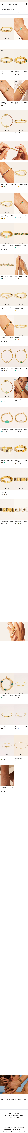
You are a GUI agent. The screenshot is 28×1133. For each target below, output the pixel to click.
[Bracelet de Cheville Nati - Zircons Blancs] (7, 775)
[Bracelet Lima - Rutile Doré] (21, 867)
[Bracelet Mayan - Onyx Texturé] (18, 432)
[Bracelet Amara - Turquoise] (7, 264)
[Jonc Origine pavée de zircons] (18, 186)
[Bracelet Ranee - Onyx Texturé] (18, 585)
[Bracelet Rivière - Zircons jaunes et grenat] (21, 121)
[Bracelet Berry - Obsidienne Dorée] (18, 554)
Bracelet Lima (18, 879)
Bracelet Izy (4, 910)
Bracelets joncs (5, 13)
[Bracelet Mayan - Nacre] (4, 432)
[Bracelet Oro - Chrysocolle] (7, 683)
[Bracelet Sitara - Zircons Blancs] (18, 790)
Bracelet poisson (19, 41)
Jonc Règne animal (4, 307)
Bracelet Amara (19, 245)
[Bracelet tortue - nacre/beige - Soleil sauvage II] (2, 135)
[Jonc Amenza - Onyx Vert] (17, 615)
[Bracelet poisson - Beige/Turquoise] (21, 29)
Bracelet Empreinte (17, 72)
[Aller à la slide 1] (5, 38)
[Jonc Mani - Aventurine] (17, 728)
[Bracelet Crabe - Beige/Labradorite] (17, 217)
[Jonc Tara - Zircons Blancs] (21, 683)
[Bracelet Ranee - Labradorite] (21, 571)
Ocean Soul (16, 399)
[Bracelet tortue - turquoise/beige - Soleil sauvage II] (7, 387)
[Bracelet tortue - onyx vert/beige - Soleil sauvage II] (7, 1052)
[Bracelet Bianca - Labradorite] (2, 462)
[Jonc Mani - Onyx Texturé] (21, 714)
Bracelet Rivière (18, 132)
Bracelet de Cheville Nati (4, 788)
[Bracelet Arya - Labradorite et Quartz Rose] (17, 943)
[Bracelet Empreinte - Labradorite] (17, 75)
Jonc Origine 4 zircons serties (4, 215)
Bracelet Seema (19, 491)
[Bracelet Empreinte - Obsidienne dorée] (4, 341)
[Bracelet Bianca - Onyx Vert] (4, 462)
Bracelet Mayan (5, 429)
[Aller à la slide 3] (8, 38)
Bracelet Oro (4, 695)
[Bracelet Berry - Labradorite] (21, 540)
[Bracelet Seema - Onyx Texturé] (18, 493)
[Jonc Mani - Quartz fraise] (7, 929)
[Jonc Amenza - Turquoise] (18, 615)
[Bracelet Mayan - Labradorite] (2, 432)
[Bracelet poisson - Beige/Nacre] (18, 43)
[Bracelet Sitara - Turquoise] (17, 790)
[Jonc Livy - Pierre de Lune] (21, 806)
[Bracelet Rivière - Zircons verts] (18, 134)
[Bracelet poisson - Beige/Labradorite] (17, 43)
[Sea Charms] (21, 653)
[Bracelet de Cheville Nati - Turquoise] (4, 791)
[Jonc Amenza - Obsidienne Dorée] (21, 601)
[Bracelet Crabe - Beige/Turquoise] (21, 203)
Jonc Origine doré (19, 184)
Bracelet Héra (18, 849)
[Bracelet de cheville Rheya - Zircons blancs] (21, 745)
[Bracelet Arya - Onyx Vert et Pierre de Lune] (21, 929)
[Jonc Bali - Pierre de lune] (4, 1036)
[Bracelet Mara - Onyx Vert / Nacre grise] (7, 867)
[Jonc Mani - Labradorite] (18, 728)
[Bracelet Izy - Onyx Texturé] (7, 898)
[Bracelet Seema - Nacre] (17, 493)
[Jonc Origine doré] (21, 172)
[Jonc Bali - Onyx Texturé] (2, 821)
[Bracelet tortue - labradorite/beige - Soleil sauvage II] (7, 121)
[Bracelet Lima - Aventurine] (17, 882)
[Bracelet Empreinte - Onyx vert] (21, 59)
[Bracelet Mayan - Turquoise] (7, 417)
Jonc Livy (17, 818)
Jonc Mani (17, 726)
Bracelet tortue (4, 132)
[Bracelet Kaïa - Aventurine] (18, 524)
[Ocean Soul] (21, 387)
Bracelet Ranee (18, 582)
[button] (25, 4)
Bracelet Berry (18, 552)
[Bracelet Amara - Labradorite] (17, 248)
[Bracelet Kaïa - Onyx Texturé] (21, 509)
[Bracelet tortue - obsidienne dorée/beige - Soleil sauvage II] (4, 135)
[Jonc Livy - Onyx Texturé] (18, 820)
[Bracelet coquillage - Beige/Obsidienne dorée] (7, 90)
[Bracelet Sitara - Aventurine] (21, 775)
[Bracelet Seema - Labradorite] (21, 479)
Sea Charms (17, 665)
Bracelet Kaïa (18, 521)
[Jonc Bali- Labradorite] (7, 806)
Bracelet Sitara (18, 787)
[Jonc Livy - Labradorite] (17, 820)
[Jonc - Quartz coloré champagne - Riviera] (7, 29)
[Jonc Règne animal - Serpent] (7, 295)
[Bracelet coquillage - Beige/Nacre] (4, 105)
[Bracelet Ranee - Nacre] (17, 585)
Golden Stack (17, 102)
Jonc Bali (3, 1033)
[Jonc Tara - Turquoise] (17, 697)
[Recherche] (22, 4)
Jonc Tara (17, 695)
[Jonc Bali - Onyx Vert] (4, 821)
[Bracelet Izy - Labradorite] (2, 912)
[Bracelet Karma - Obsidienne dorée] (4, 370)
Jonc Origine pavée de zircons (19, 307)
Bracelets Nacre (17, 13)
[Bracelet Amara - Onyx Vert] (21, 233)
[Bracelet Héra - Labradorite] (17, 851)
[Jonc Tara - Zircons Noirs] (18, 697)
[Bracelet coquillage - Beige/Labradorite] (2, 105)
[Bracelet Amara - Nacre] (18, 248)
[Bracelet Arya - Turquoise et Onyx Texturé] (18, 943)
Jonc (2, 41)
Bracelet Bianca (5, 460)
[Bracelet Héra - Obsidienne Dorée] (21, 837)
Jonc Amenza (18, 613)
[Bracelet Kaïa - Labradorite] (17, 524)
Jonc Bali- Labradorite (4, 819)
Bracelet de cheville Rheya (18, 757)
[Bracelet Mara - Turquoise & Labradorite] (4, 881)
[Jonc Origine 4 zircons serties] (17, 186)
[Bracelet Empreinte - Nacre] (18, 75)
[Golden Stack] (21, 90)
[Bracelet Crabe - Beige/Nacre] (18, 217)
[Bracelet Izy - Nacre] (4, 912)
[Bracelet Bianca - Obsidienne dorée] (7, 448)
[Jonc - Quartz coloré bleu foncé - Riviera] (7, 59)
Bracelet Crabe (18, 215)
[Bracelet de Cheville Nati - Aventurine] (2, 791)
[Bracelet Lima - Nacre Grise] (18, 882)
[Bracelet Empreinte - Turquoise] (7, 233)
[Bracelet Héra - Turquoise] (18, 851)
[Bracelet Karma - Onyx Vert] (21, 356)
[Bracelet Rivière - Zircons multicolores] (17, 134)
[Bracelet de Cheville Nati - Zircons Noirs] (21, 959)
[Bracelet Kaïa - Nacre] (4, 554)
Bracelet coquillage (3, 102)
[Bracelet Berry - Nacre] (17, 554)
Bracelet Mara (4, 879)
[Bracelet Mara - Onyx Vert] (2, 881)
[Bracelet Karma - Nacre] (2, 370)
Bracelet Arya (18, 941)
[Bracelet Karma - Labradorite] (7, 356)
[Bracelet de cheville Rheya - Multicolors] (17, 760)
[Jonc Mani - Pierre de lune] (21, 898)
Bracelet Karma (4, 368)
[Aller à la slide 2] (7, 38)
